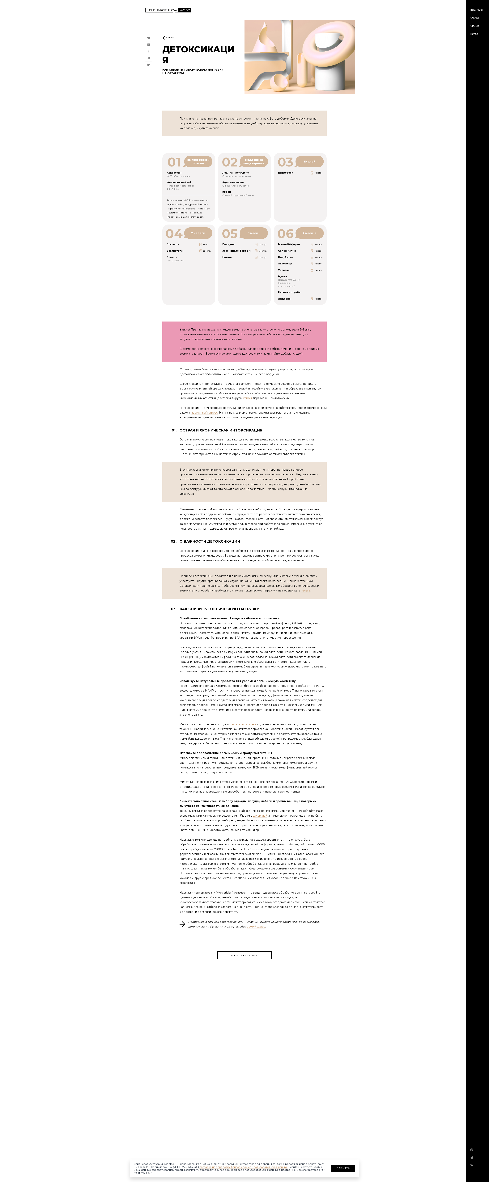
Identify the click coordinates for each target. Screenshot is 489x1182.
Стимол (172, 257)
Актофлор (285, 263)
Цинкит (227, 257)
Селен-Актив (287, 250)
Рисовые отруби (289, 292)
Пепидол (228, 244)
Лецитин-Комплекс (235, 172)
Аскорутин (174, 172)
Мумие (282, 276)
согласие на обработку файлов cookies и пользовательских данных (243, 1166)
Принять (343, 1168)
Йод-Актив (285, 257)
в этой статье (256, 926)
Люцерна (284, 298)
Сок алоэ (173, 244)
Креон (226, 191)
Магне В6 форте (289, 244)
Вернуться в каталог (244, 955)
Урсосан (284, 270)
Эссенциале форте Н (236, 250)
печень (305, 590)
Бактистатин (175, 250)
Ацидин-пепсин (233, 182)
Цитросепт (285, 172)
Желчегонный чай (179, 182)
